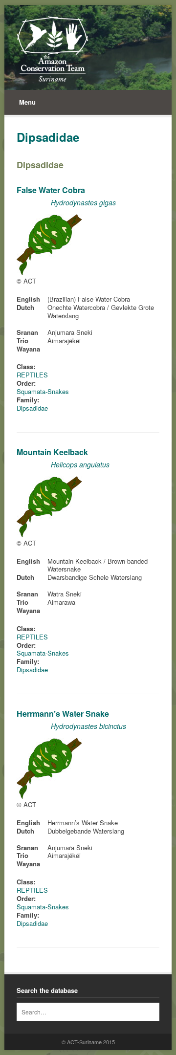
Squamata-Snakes (43, 391)
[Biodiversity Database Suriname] (52, 49)
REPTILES (32, 374)
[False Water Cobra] (49, 272)
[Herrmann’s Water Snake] (49, 796)
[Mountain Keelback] (49, 534)
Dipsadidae (40, 164)
